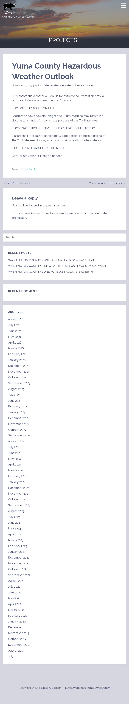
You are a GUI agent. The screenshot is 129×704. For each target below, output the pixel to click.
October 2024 (17, 429)
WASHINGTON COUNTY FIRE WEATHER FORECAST (43, 265)
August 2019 (16, 650)
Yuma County (29, 169)
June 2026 (15, 330)
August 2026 (16, 319)
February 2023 (17, 546)
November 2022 (18, 563)
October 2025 (17, 377)
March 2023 (16, 540)
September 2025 (19, 383)
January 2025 (16, 412)
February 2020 (17, 615)
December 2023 (18, 487)
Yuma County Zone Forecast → (107, 183)
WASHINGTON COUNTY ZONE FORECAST (36, 260)
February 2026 (17, 354)
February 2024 (17, 476)
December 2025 (18, 365)
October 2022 (17, 569)
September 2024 (19, 435)
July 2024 (14, 447)
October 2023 (17, 499)
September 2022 (19, 575)
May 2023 (14, 528)
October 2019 (17, 639)
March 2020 (16, 609)
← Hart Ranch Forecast (16, 183)
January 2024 (17, 482)
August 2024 (16, 441)
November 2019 (19, 633)
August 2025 (16, 389)
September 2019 (19, 644)
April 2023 (14, 534)
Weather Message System (58, 85)
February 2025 (17, 406)
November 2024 (19, 424)
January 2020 (17, 621)
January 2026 (17, 360)
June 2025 (14, 400)
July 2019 (14, 656)
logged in (35, 205)
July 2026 (14, 325)
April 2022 (14, 604)
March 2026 (16, 348)
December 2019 (18, 627)
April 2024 (14, 464)
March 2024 (16, 470)
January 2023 (16, 551)
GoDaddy (104, 687)
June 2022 (14, 592)
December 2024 (19, 418)
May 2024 (14, 458)
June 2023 (14, 522)
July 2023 (14, 517)
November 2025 (19, 371)
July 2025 (14, 394)
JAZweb (8, 12)
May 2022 (14, 598)
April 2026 (14, 342)
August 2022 (16, 580)
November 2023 (19, 493)
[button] (124, 6)
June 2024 (15, 453)
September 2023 (19, 505)
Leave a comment (85, 85)
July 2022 (14, 586)
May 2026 (14, 336)
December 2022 (18, 557)
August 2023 (16, 511)
